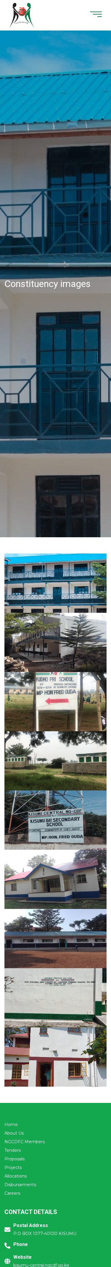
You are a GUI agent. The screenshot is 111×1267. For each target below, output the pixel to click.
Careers (12, 1193)
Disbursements (20, 1184)
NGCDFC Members (24, 1141)
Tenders (12, 1150)
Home (11, 1124)
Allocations (15, 1176)
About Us (14, 1133)
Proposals (14, 1159)
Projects (13, 1167)
